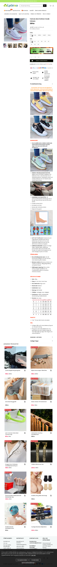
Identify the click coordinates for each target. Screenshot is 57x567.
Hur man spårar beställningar (7, 545)
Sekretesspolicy (20, 548)
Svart (44, 35)
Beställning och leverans (20, 542)
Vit (31, 35)
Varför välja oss (7, 548)
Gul (35, 35)
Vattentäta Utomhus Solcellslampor (36, 433)
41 (31, 44)
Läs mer (33, 555)
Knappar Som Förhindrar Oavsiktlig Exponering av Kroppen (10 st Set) (11, 466)
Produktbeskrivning (35, 84)
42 (34, 44)
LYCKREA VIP (32, 64)
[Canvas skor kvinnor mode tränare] (15, 30)
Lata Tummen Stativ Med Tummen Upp (11, 433)
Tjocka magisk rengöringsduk (12, 370)
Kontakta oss (6, 541)
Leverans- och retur (36, 337)
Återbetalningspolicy (21, 544)
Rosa (49, 35)
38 (41, 41)
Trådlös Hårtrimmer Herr (37, 464)
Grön (39, 35)
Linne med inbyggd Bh (10, 401)
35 (31, 41)
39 (45, 41)
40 (48, 41)
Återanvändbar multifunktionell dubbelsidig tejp (13, 496)
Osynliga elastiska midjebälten (39, 527)
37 (38, 41)
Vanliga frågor (34, 341)
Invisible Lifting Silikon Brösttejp (39, 495)
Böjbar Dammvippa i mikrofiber (39, 370)
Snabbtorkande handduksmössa (9, 527)
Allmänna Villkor (20, 546)
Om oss (5, 543)
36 (34, 41)
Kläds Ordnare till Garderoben (39, 401)
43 (38, 44)
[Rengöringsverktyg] (45, 5)
